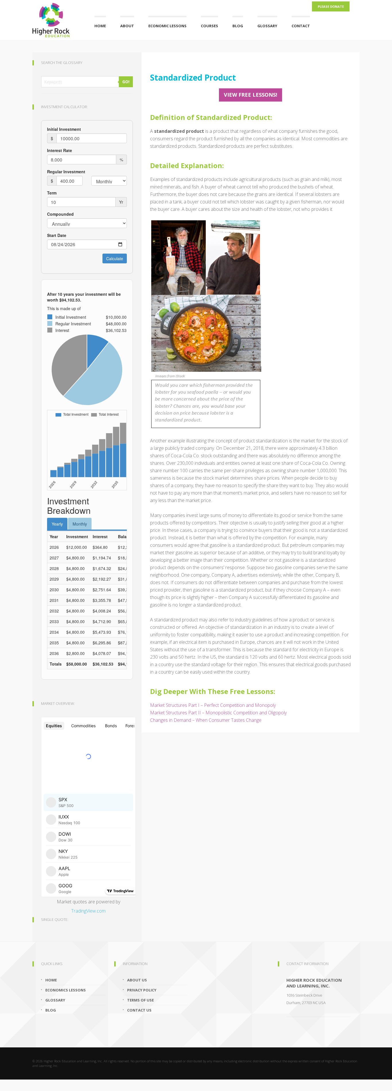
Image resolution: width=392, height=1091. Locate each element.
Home (100, 25)
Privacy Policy (141, 990)
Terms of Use (140, 1000)
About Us (137, 980)
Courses (209, 25)
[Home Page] (56, 18)
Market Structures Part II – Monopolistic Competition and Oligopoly (218, 712)
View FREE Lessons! (250, 94)
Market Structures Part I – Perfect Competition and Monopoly (213, 705)
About (127, 25)
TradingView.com (88, 911)
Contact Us (139, 1010)
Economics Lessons (65, 990)
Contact (301, 25)
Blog (237, 25)
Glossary (267, 25)
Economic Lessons (167, 25)
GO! (125, 81)
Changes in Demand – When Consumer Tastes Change (205, 720)
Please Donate (331, 6)
